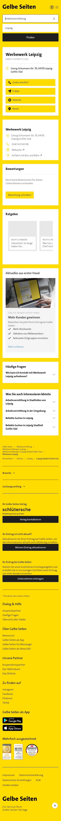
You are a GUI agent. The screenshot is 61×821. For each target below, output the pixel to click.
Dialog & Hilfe (12, 604)
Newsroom (9, 635)
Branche (7, 473)
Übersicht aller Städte (14, 619)
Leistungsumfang (12, 486)
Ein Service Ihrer (15, 808)
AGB (38, 780)
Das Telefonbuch (11, 669)
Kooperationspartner (14, 664)
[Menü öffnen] (56, 7)
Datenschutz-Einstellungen (17, 780)
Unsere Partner (13, 658)
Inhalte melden (11, 785)
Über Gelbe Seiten (15, 629)
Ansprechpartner (12, 610)
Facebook (8, 694)
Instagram (8, 689)
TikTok (6, 702)
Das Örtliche (9, 673)
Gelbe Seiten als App (13, 640)
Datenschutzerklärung (31, 775)
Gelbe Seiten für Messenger (17, 644)
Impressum (9, 775)
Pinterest (7, 698)
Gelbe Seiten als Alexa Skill (17, 648)
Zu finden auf (12, 683)
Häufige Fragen (11, 615)
